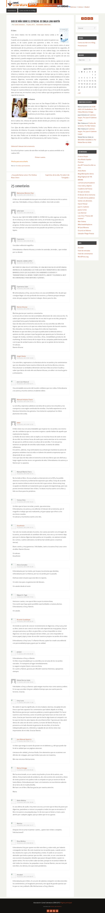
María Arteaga (22, 768)
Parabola (52, 906)
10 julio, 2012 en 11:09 (25, 288)
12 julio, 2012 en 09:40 (25, 770)
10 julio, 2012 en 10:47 (25, 263)
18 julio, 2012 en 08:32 (25, 843)
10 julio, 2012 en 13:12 (25, 474)
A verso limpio (83, 156)
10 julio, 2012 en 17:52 (25, 597)
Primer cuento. (40, 157)
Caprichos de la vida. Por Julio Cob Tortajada (57, 176)
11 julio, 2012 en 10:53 (25, 682)
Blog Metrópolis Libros (86, 174)
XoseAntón (20, 526)
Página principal (66, 903)
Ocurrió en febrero (84, 230)
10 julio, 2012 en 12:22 (25, 401)
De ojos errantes (84, 192)
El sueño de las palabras (86, 198)
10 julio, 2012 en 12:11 (25, 384)
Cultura (80, 7)
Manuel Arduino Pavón (25, 400)
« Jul (79, 93)
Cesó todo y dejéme (85, 186)
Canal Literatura (19, 24)
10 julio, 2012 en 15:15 (25, 527)
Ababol (86, 7)
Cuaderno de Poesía (85, 189)
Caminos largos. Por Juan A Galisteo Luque (87, 117)
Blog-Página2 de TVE (85, 177)
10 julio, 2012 (30, 24)
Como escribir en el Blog (86, 43)
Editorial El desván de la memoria (23, 146)
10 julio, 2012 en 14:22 (25, 502)
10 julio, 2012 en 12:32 (25, 424)
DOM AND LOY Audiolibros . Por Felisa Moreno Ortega (87, 109)
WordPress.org (83, 257)
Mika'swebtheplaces (85, 224)
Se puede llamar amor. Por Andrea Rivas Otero (24, 176)
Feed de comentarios (85, 254)
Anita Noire (82, 171)
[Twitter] (85, 18)
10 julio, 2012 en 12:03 (25, 358)
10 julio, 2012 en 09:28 (25, 213)
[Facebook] (82, 18)
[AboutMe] (91, 18)
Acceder (81, 248)
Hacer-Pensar (82, 204)
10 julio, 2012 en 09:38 (25, 241)
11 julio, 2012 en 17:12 (25, 741)
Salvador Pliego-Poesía (86, 233)
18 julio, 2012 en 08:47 (25, 876)
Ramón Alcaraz (22, 307)
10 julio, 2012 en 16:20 (25, 567)
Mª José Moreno (83, 227)
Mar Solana (82, 221)
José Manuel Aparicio (24, 739)
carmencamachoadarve (86, 183)
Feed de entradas (84, 251)
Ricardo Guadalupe (23, 620)
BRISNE (80, 180)
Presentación (82, 46)
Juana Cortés (82, 210)
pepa (18, 423)
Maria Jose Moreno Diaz (25, 193)
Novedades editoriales (43, 24)
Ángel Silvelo (21, 356)
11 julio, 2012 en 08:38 (25, 654)
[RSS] (88, 18)
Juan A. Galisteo (83, 207)
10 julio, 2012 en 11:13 (25, 309)
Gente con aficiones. (85, 201)
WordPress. (59, 906)
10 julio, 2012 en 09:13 (25, 195)
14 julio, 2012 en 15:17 (25, 825)
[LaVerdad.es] (63, 7)
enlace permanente (23, 166)
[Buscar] (94, 28)
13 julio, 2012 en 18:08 (25, 802)
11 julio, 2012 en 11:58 (25, 702)
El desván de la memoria (86, 195)
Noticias (73, 7)
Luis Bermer (82, 213)
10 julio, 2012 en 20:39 (25, 621)
